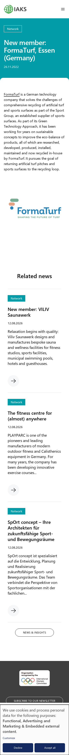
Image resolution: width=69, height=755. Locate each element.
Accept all (49, 747)
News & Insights (34, 632)
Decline (18, 747)
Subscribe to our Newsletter (34, 701)
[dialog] (34, 730)
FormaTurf (12, 94)
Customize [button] (9, 738)
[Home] (15, 9)
